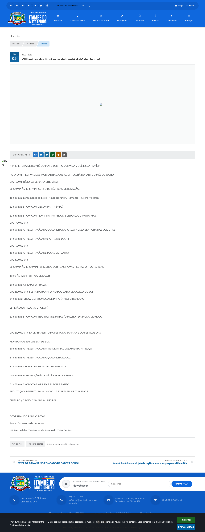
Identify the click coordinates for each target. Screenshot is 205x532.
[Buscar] (88, 5)
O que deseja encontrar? (66, 5)
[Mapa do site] (41, 5)
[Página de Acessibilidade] (47, 5)
